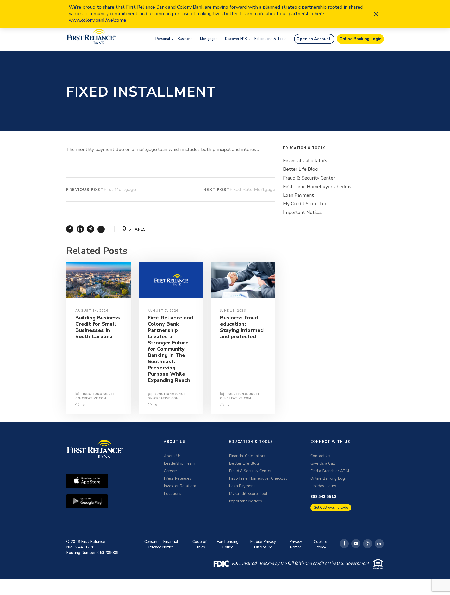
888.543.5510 (323, 496)
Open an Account (313, 39)
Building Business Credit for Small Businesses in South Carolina (97, 327)
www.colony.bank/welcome (97, 20)
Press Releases (177, 478)
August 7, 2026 (163, 311)
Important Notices (302, 212)
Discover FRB (236, 38)
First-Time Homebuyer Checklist (318, 186)
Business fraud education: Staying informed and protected (242, 327)
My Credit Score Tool (306, 204)
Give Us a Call (322, 463)
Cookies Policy (321, 544)
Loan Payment (298, 195)
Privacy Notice (295, 544)
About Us (172, 455)
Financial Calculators (305, 160)
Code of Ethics (199, 544)
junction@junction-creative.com (94, 396)
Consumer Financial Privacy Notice (161, 544)
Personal (162, 38)
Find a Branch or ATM (329, 471)
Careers (171, 471)
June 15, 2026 (233, 311)
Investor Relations (180, 486)
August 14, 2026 (91, 311)
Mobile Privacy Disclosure (263, 544)
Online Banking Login (360, 39)
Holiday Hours (323, 486)
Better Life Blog (300, 169)
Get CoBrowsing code (331, 507)
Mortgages (208, 38)
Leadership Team (179, 463)
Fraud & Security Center (309, 178)
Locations (172, 493)
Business (185, 38)
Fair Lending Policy (228, 544)
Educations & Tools (270, 38)
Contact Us (320, 455)
